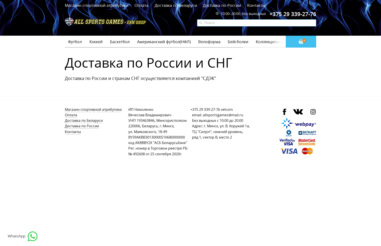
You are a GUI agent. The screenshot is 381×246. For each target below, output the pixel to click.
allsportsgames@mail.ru (223, 115)
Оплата (141, 5)
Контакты (256, 5)
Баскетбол (120, 41)
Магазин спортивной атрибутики (97, 5)
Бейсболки (238, 41)
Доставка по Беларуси (176, 5)
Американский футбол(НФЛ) (164, 41)
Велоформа (209, 41)
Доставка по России (222, 5)
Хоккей (96, 41)
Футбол (75, 41)
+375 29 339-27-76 (205, 109)
